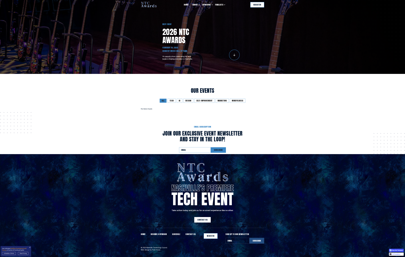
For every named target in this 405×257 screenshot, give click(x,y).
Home (186, 4)
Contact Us (202, 219)
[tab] (163, 101)
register (257, 4)
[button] (195, 5)
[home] (149, 5)
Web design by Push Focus (150, 250)
